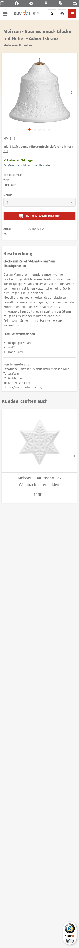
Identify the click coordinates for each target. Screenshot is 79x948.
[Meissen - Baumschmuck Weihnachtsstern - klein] (39, 441)
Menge (7, 195)
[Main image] (29, 129)
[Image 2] (39, 129)
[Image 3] (44, 129)
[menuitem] (6, 13)
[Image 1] (34, 129)
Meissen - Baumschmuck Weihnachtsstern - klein (40, 481)
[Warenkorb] (72, 13)
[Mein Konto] (62, 13)
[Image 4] (49, 129)
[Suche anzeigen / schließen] (52, 13)
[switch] (70, 941)
